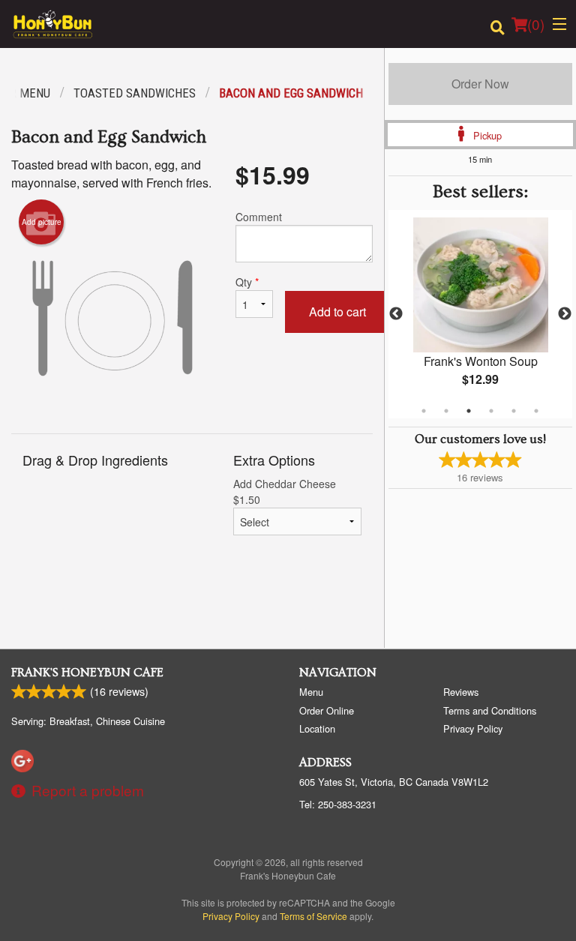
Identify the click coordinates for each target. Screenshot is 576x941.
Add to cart (337, 311)
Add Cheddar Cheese (284, 491)
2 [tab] (446, 410)
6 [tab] (536, 410)
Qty (247, 281)
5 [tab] (513, 410)
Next (564, 314)
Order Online (326, 710)
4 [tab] (491, 410)
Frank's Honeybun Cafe (87, 672)
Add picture (42, 222)
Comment (259, 216)
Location (317, 728)
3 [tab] (468, 410)
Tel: (337, 804)
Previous (396, 314)
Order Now (480, 83)
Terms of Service (313, 916)
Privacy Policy (472, 728)
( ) (535, 23)
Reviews (460, 692)
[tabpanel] (480, 314)
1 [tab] (423, 410)
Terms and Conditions (489, 710)
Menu (311, 692)
